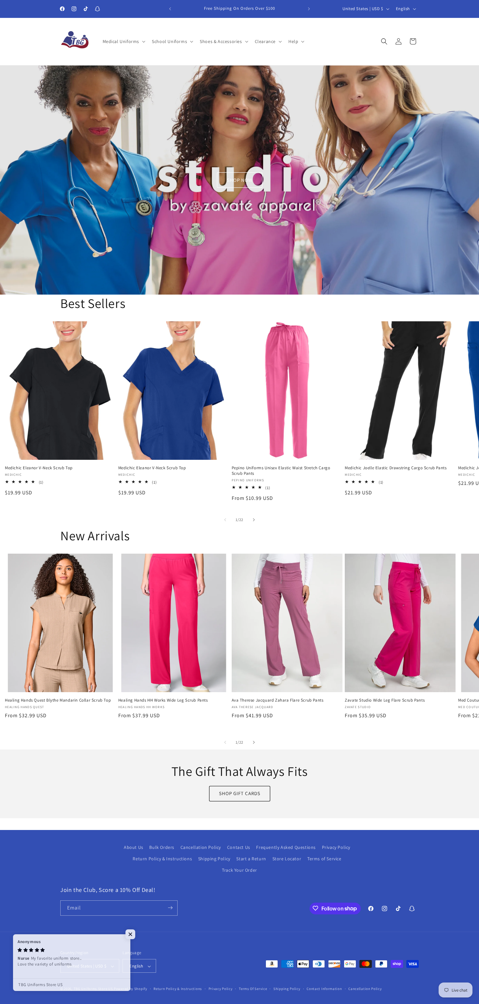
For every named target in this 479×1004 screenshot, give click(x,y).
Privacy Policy (336, 847)
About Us (133, 847)
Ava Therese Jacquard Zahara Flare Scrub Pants (278, 700)
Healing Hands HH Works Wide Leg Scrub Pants (163, 700)
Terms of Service (324, 859)
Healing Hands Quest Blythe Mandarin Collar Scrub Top (58, 700)
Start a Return (251, 859)
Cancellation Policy (201, 847)
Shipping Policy (214, 859)
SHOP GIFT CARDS (239, 794)
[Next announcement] (309, 9)
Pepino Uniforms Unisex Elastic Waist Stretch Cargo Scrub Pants (281, 470)
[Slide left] (225, 520)
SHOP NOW (240, 180)
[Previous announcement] (170, 9)
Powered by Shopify (130, 989)
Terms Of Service (253, 989)
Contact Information (324, 989)
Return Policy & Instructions (162, 859)
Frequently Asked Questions (286, 847)
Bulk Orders (161, 847)
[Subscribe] (170, 907)
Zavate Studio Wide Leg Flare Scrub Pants (385, 700)
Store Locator (286, 859)
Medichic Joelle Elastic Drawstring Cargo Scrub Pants (395, 467)
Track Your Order (239, 870)
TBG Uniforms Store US (93, 989)
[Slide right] (254, 520)
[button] (123, 41)
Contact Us (238, 847)
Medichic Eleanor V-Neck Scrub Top (39, 467)
